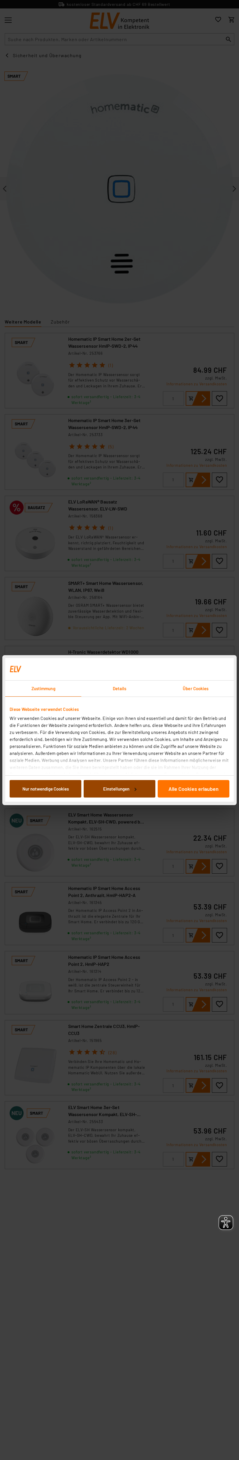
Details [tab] (119, 688)
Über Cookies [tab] (195, 688)
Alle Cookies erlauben (193, 789)
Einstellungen (116, 788)
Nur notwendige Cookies (45, 788)
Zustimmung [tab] (43, 688)
